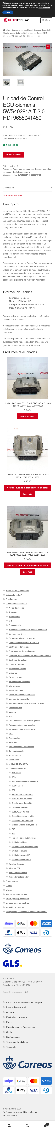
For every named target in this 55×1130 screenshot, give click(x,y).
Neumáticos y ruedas (15, 907)
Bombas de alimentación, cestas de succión (28, 629)
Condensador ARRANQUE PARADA (24, 642)
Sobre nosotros (13, 1036)
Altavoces (13, 612)
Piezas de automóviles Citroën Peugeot (24, 1002)
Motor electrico (15, 707)
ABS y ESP (16, 772)
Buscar (27, 1125)
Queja (9, 1032)
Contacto (10, 1012)
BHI (10, 620)
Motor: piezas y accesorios (17, 898)
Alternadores (14, 616)
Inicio (8, 30)
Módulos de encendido (19, 699)
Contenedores (12, 881)
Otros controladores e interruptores (24, 720)
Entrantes (13, 673)
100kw (14, 175)
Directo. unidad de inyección (14, 33)
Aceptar (7, 12)
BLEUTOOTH (17, 785)
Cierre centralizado (20, 807)
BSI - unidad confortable (22, 794)
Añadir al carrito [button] (27, 416)
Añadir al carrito (13, 154)
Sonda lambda (15, 755)
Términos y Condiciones (17, 1041)
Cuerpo (9, 885)
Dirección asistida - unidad (23, 816)
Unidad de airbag (19, 842)
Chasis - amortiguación (22, 803)
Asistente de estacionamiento (25, 781)
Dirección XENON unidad (22, 820)
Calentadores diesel (17, 634)
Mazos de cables (16, 690)
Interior (9, 890)
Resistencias (14, 738)
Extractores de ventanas (19, 681)
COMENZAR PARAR (20, 811)
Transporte (11, 1046)
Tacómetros (14, 759)
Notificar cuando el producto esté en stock (27, 487)
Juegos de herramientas (16, 894)
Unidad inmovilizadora (21, 859)
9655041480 (36, 175)
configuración (44, 8)
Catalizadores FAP (14, 595)
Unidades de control (42, 30)
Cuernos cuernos (16, 664)
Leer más (27, 494)
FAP (13, 829)
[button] (48, 47)
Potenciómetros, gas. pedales (22, 725)
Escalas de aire (15, 677)
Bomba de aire (15, 625)
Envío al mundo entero (16, 1017)
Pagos (9, 1022)
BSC (13, 790)
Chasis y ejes (11, 599)
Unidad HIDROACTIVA (18, 764)
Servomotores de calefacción (21, 746)
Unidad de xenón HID (21, 855)
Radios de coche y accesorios (22, 729)
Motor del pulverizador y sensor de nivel (26, 703)
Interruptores (14, 686)
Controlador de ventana (19, 646)
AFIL (14, 777)
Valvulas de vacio (16, 864)
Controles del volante (18, 660)
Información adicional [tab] (12, 195)
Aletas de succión (16, 607)
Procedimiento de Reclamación (20, 1027)
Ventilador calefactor (18, 872)
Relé (11, 733)
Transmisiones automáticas (24, 838)
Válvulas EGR (14, 868)
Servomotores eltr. (17, 751)
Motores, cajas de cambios (17, 903)
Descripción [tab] (8, 187)
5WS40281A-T (24, 175)
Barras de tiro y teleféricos (17, 590)
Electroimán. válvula (17, 668)
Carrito (42, 1123)
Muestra (12, 712)
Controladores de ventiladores (22, 651)
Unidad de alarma (19, 850)
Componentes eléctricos (22, 30)
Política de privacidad (16, 1007)
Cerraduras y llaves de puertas (22, 638)
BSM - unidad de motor (22, 798)
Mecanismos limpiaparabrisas (22, 694)
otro (10, 716)
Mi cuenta (9, 1125)
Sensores (13, 742)
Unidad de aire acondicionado (25, 846)
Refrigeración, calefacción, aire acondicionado (26, 911)
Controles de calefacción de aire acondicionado (30, 655)
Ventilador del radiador (19, 876)
